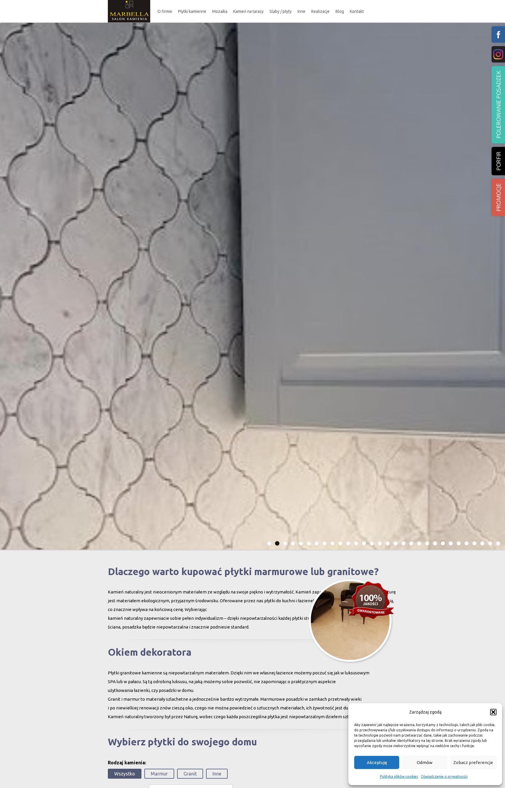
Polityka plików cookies (399, 776)
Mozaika (219, 11)
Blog (339, 11)
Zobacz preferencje (473, 762)
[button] (493, 712)
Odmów (425, 762)
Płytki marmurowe (199, 28)
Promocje (498, 197)
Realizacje (320, 11)
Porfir (498, 161)
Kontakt (357, 11)
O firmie (165, 11)
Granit (190, 773)
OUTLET (193, 50)
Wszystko (124, 773)
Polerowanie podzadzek (498, 104)
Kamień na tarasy (248, 11)
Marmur (159, 773)
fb (498, 34)
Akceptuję (377, 762)
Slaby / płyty (280, 11)
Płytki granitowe (197, 39)
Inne (301, 11)
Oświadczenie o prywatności (444, 776)
